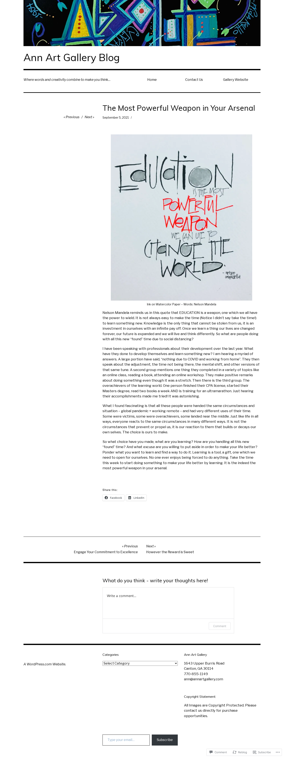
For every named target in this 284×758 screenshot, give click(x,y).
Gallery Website (235, 80)
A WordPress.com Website (44, 664)
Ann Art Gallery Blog (71, 57)
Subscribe (165, 740)
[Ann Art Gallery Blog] (142, 23)
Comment (219, 626)
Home (152, 80)
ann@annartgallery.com (203, 679)
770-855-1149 (196, 674)
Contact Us (194, 80)
